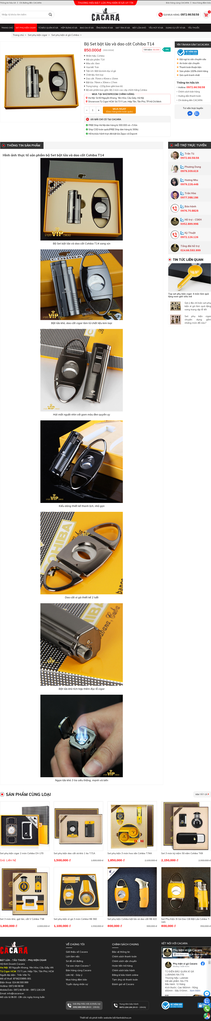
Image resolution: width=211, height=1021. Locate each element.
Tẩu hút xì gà (156, 27)
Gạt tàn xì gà (123, 27)
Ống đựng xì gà (104, 27)
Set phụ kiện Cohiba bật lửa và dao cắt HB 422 (132, 919)
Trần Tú (189, 153)
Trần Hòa (190, 193)
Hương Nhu (191, 180)
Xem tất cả (201, 794)
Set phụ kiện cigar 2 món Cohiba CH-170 (21, 853)
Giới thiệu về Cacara (77, 951)
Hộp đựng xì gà (69, 27)
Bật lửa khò (139, 27)
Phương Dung (193, 166)
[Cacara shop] (105, 14)
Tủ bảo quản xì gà (48, 27)
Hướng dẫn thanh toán (189, 96)
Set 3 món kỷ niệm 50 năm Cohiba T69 (182, 853)
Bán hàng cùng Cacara (78, 970)
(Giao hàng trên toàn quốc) (119, 110)
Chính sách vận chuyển (124, 961)
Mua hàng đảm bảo (202, 2)
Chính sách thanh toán (124, 956)
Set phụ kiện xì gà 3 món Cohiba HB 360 (75, 919)
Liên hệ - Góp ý (74, 974)
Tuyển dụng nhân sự (77, 984)
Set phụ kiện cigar (26, 27)
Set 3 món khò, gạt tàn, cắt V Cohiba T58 (22, 919)
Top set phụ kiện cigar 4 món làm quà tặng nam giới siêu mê (188, 295)
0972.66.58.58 (207, 1013)
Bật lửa (5, 36)
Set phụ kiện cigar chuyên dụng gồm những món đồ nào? (198, 319)
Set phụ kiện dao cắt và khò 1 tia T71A (74, 853)
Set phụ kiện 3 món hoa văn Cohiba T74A (129, 853)
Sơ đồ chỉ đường (74, 961)
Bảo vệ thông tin (121, 951)
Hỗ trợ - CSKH (193, 219)
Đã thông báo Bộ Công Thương (171, 1012)
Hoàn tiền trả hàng (122, 965)
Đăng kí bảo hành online (125, 974)
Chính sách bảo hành (123, 970)
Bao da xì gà (87, 27)
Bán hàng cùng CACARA (177, 2)
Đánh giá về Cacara (123, 984)
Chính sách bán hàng (189, 91)
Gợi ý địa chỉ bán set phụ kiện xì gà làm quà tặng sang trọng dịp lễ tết (198, 306)
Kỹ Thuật (190, 232)
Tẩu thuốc (193, 27)
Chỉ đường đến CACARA (30, 2)
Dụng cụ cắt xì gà (175, 27)
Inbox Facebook (170, 997)
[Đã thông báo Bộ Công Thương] (193, 52)
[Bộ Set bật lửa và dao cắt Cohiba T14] (40, 82)
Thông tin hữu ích (8, 2)
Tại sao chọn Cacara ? (78, 965)
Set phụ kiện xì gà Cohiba (65, 35)
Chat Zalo (206, 1007)
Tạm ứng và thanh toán (125, 979)
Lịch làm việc (73, 956)
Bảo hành (190, 206)
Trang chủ (7, 27)
